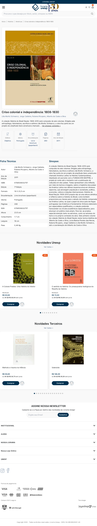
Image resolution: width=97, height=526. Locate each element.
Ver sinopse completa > (51, 126)
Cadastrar (63, 415)
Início (3, 21)
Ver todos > (48, 247)
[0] (93, 7)
